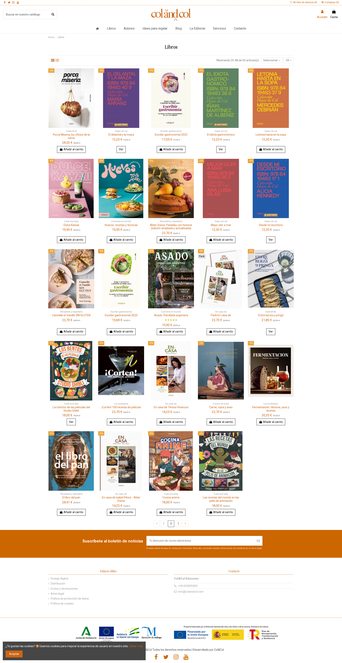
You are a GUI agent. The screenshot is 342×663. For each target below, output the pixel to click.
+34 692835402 (188, 585)
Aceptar (14, 653)
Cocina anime (171, 497)
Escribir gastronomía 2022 (121, 315)
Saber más (136, 646)
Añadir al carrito (73, 149)
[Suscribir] (258, 541)
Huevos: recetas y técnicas (121, 225)
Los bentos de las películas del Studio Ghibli (71, 409)
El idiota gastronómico (221, 134)
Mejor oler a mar (221, 225)
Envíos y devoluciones (64, 588)
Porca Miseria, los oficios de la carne (71, 136)
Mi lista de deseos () (305, 2)
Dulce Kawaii (71, 225)
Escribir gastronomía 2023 (171, 134)
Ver (121, 149)
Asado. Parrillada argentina (171, 315)
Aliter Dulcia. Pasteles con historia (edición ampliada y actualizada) (171, 226)
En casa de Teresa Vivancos (171, 407)
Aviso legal (57, 593)
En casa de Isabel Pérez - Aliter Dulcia (121, 499)
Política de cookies (62, 603)
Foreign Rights (59, 578)
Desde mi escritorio (271, 225)
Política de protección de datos (70, 598)
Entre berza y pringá (270, 315)
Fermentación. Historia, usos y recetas (270, 409)
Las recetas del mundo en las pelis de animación (221, 499)
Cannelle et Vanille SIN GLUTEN (71, 315)
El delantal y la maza (121, 134)
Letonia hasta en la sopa (271, 134)
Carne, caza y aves (221, 407)
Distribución (58, 583)
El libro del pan (71, 497)
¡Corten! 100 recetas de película (121, 407)
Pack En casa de (221, 315)
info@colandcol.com (191, 591)
